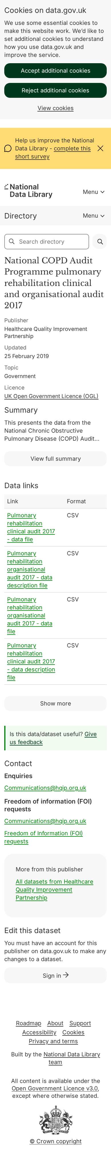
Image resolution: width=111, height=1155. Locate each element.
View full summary (55, 458)
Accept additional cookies (56, 70)
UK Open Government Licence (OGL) (51, 396)
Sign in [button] (53, 975)
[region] (55, 589)
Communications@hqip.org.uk (45, 787)
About (55, 1023)
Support (80, 1023)
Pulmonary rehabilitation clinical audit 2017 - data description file (31, 661)
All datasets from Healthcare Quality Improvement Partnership (54, 889)
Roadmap (28, 1023)
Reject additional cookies (55, 90)
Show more (55, 703)
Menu (90, 191)
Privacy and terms (53, 1041)
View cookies (56, 108)
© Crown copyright (56, 1141)
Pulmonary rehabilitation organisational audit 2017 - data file (29, 615)
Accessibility (39, 1032)
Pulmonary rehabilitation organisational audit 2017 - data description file (29, 569)
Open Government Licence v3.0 (55, 1088)
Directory (20, 215)
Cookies (73, 1032)
